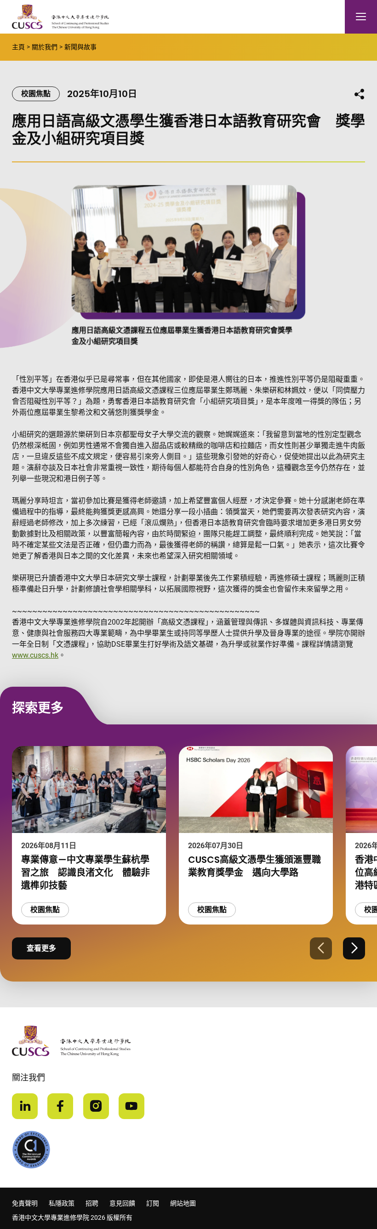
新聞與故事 (80, 47)
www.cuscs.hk (35, 655)
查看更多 (41, 948)
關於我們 (44, 47)
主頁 (18, 47)
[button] (321, 948)
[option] (89, 835)
